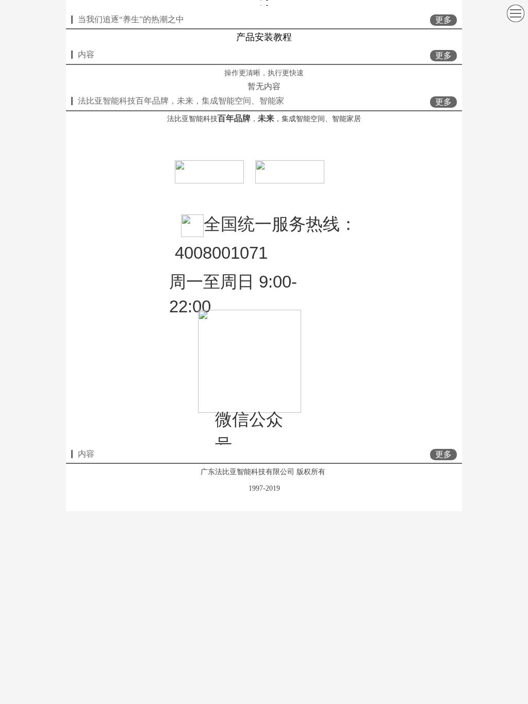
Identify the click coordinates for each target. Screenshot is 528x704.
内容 (86, 54)
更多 (443, 19)
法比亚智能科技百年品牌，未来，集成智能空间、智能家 (181, 100)
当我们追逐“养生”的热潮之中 (131, 19)
